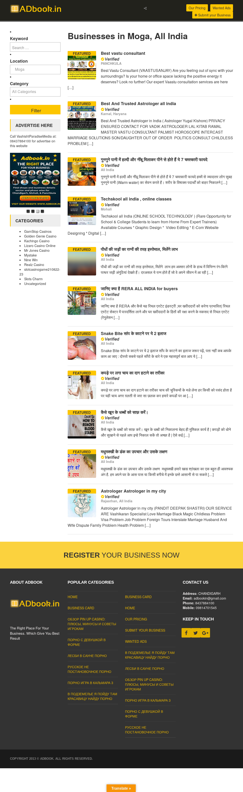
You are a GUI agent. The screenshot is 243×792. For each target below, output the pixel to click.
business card (81, 608)
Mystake (30, 255)
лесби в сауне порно (87, 655)
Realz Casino (34, 264)
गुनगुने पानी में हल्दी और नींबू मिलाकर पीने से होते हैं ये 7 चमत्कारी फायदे (154, 159)
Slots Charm (33, 278)
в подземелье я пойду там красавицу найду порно (92, 696)
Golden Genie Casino (40, 236)
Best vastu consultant (123, 53)
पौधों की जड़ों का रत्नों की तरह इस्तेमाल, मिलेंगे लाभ (139, 249)
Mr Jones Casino (37, 250)
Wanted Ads (222, 7)
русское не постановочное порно (89, 669)
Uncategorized (35, 283)
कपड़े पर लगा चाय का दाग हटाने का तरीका (132, 373)
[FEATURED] (82, 78)
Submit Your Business (145, 630)
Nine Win (31, 259)
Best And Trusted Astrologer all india (138, 103)
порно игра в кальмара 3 (90, 682)
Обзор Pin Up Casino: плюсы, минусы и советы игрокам (92, 624)
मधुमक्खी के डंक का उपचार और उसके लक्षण (134, 451)
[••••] (35, 180)
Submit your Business (214, 15)
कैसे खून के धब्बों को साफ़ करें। (124, 412)
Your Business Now (121, 555)
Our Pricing (197, 7)
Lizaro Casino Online (40, 245)
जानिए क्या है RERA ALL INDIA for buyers (139, 288)
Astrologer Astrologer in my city (133, 491)
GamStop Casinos (37, 231)
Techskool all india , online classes (136, 199)
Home (73, 596)
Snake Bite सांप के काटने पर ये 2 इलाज (133, 333)
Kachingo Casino (37, 240)
